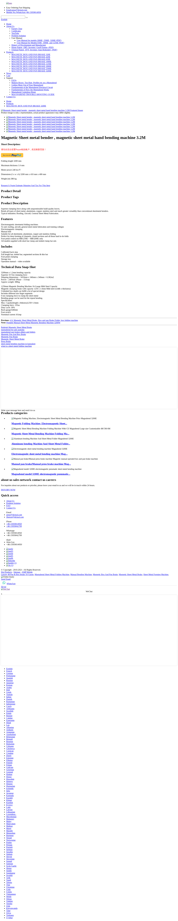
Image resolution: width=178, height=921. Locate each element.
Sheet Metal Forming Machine (155, 574)
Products (9, 52)
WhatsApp (11, 584)
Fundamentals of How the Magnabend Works (30, 90)
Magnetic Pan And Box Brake (13, 334)
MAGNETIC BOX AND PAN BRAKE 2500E (31, 68)
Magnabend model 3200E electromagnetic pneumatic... (40, 474)
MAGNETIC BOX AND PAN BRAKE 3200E (31, 71)
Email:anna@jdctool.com (16, 10)
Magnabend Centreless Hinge (23, 92)
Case (8, 76)
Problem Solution (18, 36)
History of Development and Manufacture (28, 45)
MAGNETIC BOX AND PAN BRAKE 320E (30, 54)
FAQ (8, 505)
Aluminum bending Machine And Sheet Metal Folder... (40, 443)
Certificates (16, 31)
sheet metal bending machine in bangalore (18, 344)
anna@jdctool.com (14, 515)
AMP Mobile (27, 572)
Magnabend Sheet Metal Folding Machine (52, 574)
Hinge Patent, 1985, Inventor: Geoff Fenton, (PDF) (32, 47)
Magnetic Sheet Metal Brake (12, 339)
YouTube (15, 33)
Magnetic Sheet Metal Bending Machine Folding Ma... (40, 433)
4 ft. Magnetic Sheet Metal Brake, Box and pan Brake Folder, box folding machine (44, 320)
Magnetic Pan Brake (9, 337)
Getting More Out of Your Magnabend (27, 85)
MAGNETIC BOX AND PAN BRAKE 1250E (31, 64)
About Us (10, 26)
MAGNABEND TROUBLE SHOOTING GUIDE (32, 94)
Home (8, 24)
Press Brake (6, 341)
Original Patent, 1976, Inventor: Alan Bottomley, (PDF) (34, 50)
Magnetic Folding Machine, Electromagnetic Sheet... (39, 423)
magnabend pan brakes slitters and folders (18, 332)
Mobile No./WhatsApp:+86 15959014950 (23, 12)
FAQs (13, 80)
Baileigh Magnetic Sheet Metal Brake (16, 327)
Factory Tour (16, 29)
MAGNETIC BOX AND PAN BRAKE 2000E (31, 66)
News (8, 73)
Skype (3, 587)
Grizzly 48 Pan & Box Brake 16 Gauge (17, 574)
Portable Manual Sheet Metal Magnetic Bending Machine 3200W (33, 323)
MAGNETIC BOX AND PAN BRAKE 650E (30, 59)
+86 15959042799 (14, 526)
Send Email (6, 579)
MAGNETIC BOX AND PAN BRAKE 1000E (31, 61)
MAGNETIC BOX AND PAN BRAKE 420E (30, 57)
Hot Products (6, 572)
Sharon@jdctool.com (15, 517)
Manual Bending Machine (81, 574)
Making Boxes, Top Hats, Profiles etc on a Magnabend (34, 83)
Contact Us (11, 97)
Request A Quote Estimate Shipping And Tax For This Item (25, 185)
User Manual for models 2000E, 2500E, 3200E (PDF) (39, 40)
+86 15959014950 (14, 524)
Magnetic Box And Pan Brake (105, 574)
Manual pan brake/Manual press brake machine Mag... (41, 464)
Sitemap (17, 572)
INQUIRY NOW (8, 490)
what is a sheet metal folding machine (16, 346)
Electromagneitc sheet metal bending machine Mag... (39, 454)
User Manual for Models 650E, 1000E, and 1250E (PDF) (40, 43)
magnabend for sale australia (12, 330)
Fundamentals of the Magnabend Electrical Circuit (32, 87)
